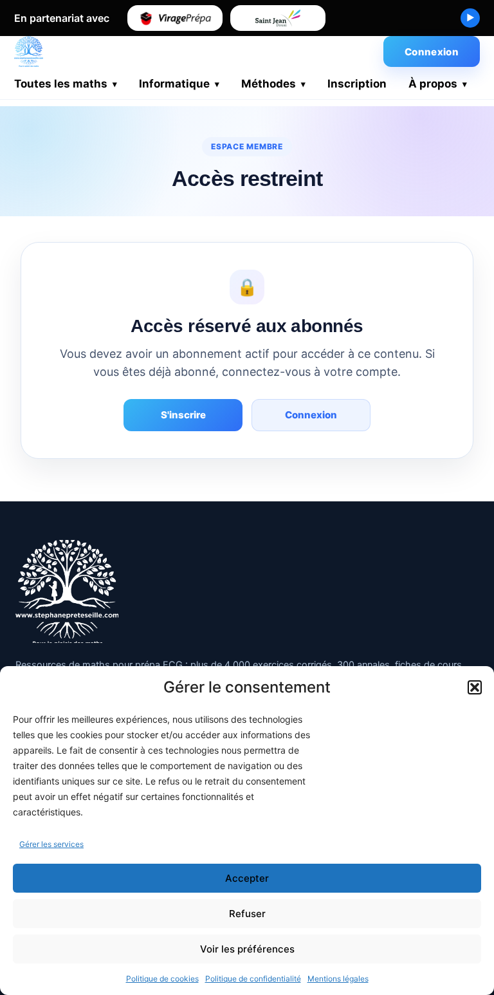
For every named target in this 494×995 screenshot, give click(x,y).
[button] (474, 687)
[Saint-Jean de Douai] (277, 18)
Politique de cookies (162, 978)
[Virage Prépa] (175, 18)
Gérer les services (51, 844)
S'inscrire (183, 415)
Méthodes (268, 83)
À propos (432, 83)
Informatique (174, 83)
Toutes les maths (60, 83)
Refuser (247, 913)
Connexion (432, 52)
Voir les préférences (247, 949)
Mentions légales (338, 978)
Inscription (357, 83)
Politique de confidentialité (253, 978)
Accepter (247, 878)
